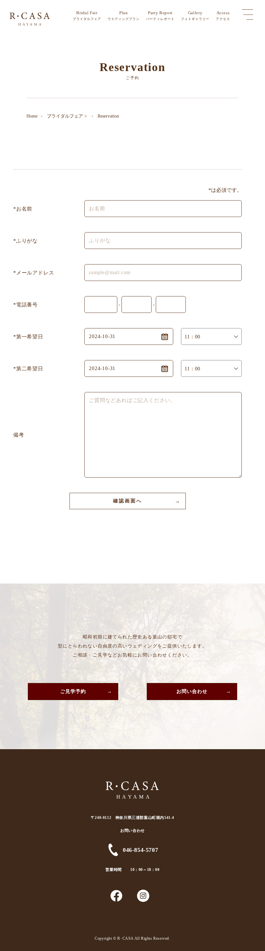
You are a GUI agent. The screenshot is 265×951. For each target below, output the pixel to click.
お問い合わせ (192, 691)
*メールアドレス (33, 272)
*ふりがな (25, 240)
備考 (18, 435)
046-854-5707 (140, 850)
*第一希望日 (28, 336)
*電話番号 (25, 304)
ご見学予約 (73, 691)
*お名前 (22, 209)
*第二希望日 (28, 368)
